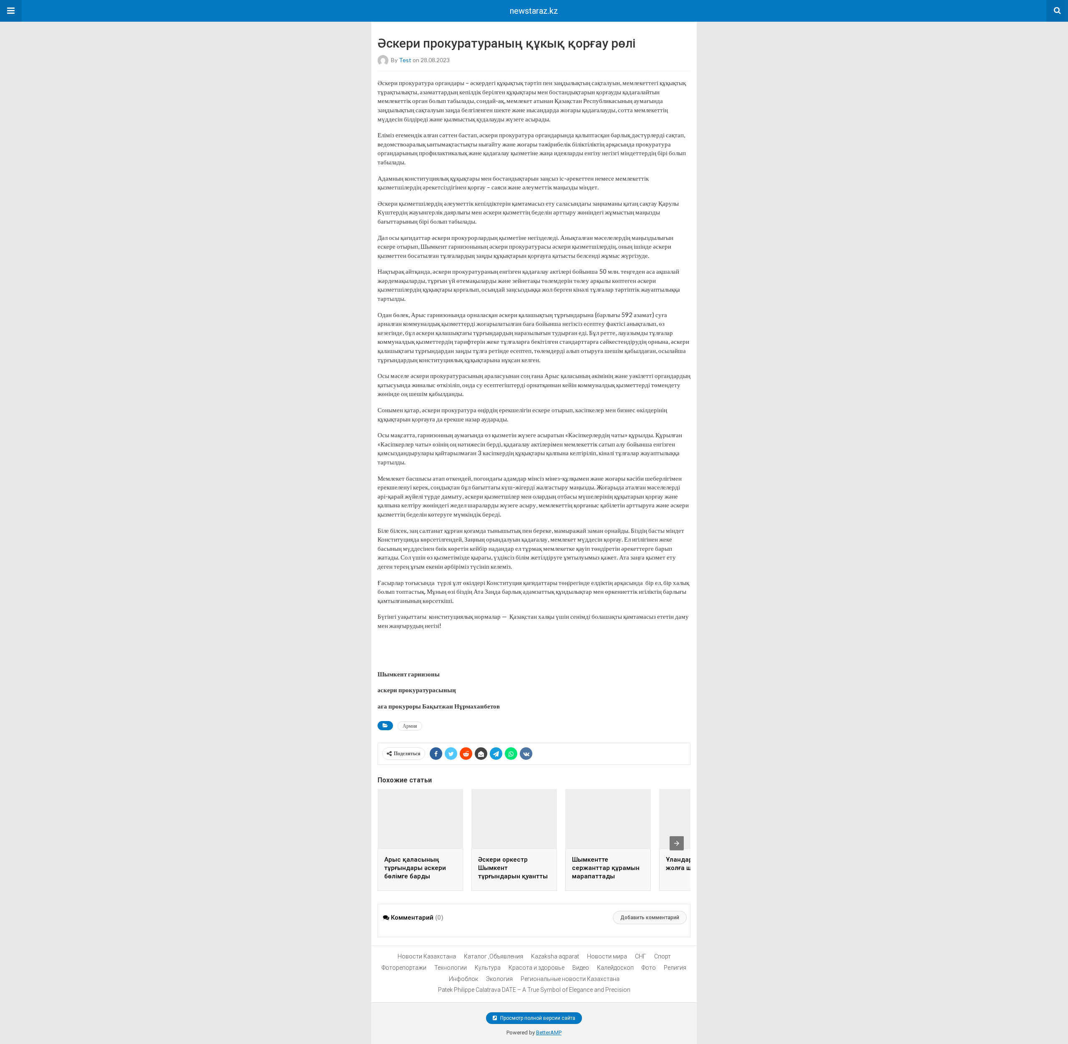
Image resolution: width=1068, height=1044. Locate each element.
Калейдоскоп (615, 967)
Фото (649, 967)
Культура (488, 967)
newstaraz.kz (534, 11)
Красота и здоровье (536, 967)
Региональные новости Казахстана (570, 979)
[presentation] (677, 843)
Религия (675, 967)
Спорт (662, 956)
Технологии (450, 967)
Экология (499, 979)
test (405, 59)
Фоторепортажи (404, 967)
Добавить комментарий (649, 917)
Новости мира (607, 956)
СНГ (640, 956)
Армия (410, 726)
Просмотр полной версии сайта (537, 1018)
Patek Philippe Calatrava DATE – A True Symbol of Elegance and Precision (534, 989)
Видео (580, 967)
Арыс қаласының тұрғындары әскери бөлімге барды (415, 868)
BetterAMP (549, 1032)
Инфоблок (463, 979)
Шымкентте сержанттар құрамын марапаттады (606, 868)
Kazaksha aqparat (555, 956)
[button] (11, 11)
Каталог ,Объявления (493, 956)
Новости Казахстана (427, 956)
